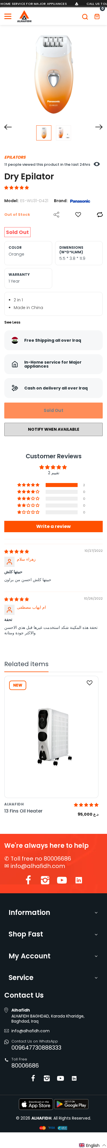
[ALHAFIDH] (24, 16)
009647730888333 (36, 1048)
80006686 (25, 1066)
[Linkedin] (79, 881)
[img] (16, 551)
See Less (12, 322)
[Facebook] (28, 881)
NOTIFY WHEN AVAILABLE (53, 429)
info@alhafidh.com (38, 866)
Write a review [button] (53, 526)
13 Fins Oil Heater (23, 811)
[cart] (97, 16)
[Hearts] (78, 214)
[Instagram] (45, 881)
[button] (16, 187)
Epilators (15, 157)
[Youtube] (62, 881)
